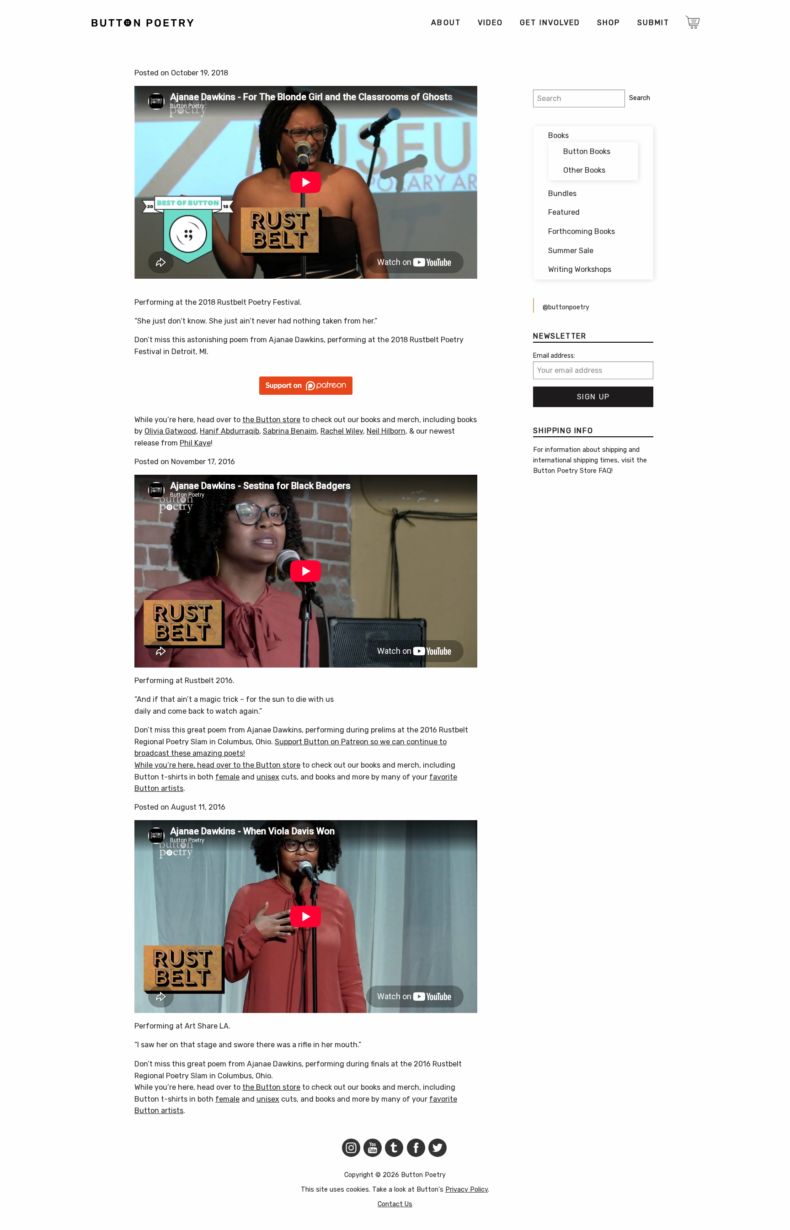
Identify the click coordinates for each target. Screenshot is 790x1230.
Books (558, 135)
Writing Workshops (579, 269)
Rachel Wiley (341, 431)
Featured (564, 212)
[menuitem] (445, 23)
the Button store (271, 419)
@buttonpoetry (566, 307)
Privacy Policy (466, 1189)
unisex (267, 777)
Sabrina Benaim (290, 431)
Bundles (562, 193)
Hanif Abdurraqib (229, 431)
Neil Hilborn (386, 431)
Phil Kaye (195, 443)
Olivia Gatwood (170, 431)
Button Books (586, 151)
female (227, 777)
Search (639, 98)
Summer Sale (570, 250)
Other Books (584, 170)
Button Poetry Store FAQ (572, 471)
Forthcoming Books (581, 231)
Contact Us (395, 1204)
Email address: (554, 356)
